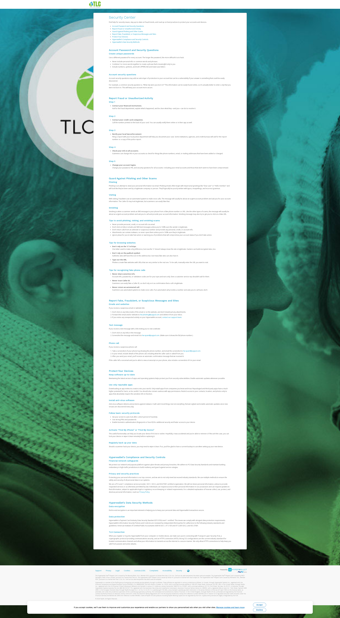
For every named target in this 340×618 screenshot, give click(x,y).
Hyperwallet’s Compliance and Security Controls (130, 39)
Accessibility (167, 570)
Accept (259, 605)
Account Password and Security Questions (128, 26)
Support (98, 570)
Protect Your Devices (120, 37)
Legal (118, 570)
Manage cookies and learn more (230, 607)
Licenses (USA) (140, 570)
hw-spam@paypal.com (150, 335)
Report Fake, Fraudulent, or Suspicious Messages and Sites (134, 34)
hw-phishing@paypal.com (150, 315)
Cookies (127, 570)
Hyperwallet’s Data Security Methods (126, 42)
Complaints (154, 570)
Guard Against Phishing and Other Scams (127, 31)
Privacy (108, 570)
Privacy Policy (144, 492)
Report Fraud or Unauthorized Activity (126, 29)
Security (179, 570)
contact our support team (172, 317)
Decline (259, 610)
